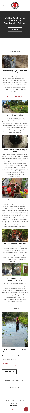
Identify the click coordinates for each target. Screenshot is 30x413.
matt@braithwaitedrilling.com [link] (10, 365)
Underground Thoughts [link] (15, 409)
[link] (15, 5)
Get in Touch (15, 29)
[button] (2, 5)
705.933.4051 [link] (5, 363)
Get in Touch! (9, 371)
